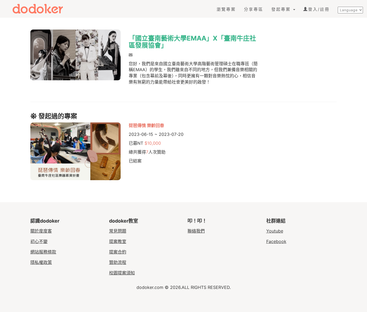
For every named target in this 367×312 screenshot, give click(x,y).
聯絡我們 (196, 231)
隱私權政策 (41, 262)
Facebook (276, 241)
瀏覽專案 (226, 9)
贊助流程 (117, 262)
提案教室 (117, 241)
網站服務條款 (43, 252)
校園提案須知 (122, 272)
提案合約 (117, 252)
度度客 (42, 8)
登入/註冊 (319, 9)
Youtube (274, 231)
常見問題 (117, 231)
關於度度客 (41, 231)
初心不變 (39, 241)
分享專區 (253, 9)
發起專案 (282, 9)
